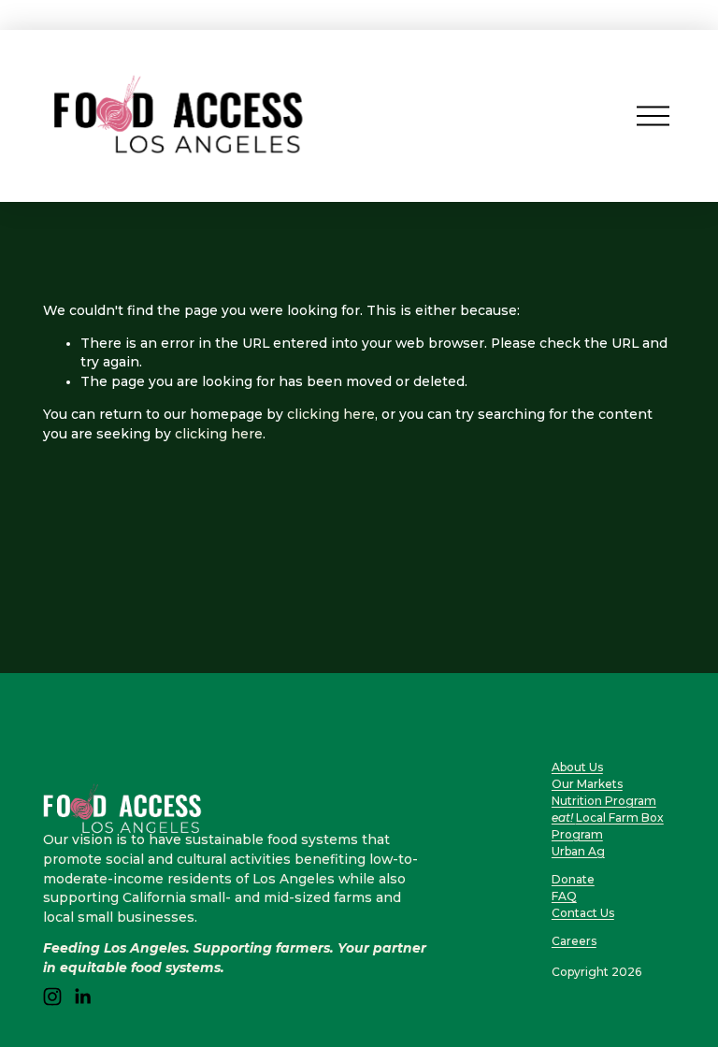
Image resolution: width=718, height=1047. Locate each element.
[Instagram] (52, 996)
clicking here (331, 414)
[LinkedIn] (82, 996)
